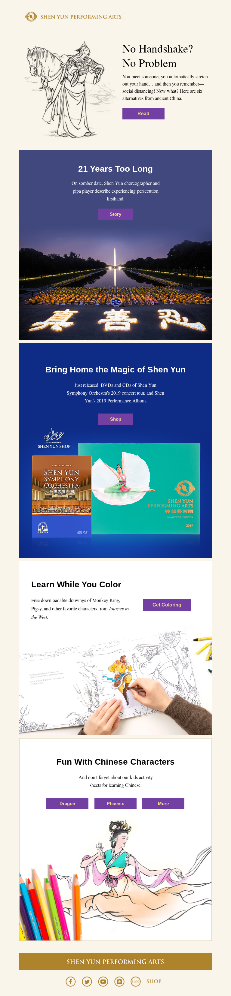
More (163, 803)
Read (143, 113)
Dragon (67, 803)
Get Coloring (166, 604)
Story (115, 214)
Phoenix (115, 803)
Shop (115, 419)
